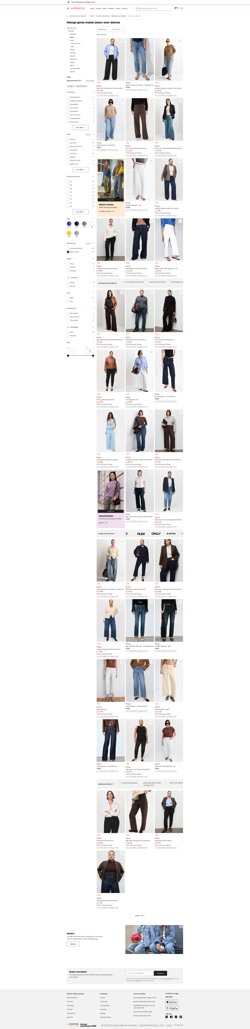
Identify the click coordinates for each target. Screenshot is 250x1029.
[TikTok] (176, 1017)
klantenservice (72, 998)
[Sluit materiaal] (93, 277)
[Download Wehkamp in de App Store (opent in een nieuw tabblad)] (172, 1003)
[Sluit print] (93, 293)
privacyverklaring (167, 979)
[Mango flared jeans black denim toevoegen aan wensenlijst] (180, 793)
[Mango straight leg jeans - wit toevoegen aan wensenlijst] (151, 161)
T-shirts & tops (75, 43)
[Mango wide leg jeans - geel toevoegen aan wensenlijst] (180, 662)
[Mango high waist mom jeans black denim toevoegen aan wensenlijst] (151, 722)
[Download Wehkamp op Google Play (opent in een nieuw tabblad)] (172, 1010)
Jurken (72, 40)
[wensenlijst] (179, 8)
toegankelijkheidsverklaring (148, 1025)
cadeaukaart (104, 1005)
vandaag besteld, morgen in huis (144, 998)
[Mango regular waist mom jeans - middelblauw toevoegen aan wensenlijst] (151, 41)
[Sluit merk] (93, 134)
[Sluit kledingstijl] (93, 327)
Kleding (71, 31)
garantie (70, 1017)
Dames (98, 8)
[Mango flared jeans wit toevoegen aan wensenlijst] (122, 662)
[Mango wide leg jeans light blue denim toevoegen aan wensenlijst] (122, 412)
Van (68, 347)
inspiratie (103, 1009)
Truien (72, 47)
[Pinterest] (181, 1017)
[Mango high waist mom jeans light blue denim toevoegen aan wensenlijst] (180, 472)
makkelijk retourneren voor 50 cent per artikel (143, 1006)
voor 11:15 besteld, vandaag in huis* (108, 95)
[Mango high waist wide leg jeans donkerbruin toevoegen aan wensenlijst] (122, 292)
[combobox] (153, 8)
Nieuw (92, 8)
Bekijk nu (73, 944)
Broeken (73, 34)
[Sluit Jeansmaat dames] (93, 176)
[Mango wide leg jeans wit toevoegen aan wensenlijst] (151, 352)
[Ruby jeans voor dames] (141, 533)
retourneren (71, 1013)
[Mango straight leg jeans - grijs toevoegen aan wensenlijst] (180, 602)
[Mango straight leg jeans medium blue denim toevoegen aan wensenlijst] (180, 41)
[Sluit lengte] (93, 258)
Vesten (72, 72)
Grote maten (80, 86)
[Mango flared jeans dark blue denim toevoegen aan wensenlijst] (151, 292)
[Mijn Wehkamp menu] (175, 8)
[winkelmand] (182, 8)
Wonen (118, 8)
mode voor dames (103, 16)
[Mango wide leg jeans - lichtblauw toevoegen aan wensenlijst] (122, 101)
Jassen (72, 50)
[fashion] (154, 939)
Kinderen (111, 8)
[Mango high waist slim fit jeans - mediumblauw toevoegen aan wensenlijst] (151, 602)
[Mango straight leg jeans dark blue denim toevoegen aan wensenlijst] (180, 161)
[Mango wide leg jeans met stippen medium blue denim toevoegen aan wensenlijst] (122, 542)
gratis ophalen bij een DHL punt (144, 1001)
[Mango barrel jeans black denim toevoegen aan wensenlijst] (122, 793)
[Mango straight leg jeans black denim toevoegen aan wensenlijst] (122, 221)
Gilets (72, 65)
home (92, 16)
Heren (105, 8)
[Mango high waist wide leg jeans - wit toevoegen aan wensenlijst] (180, 722)
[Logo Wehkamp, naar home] (77, 8)
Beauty (124, 8)
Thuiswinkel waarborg (111, 1025)
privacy (162, 1025)
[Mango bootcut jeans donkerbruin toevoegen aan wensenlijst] (180, 292)
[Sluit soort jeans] (93, 92)
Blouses (72, 53)
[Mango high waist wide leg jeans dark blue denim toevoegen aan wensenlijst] (180, 542)
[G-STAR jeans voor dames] (171, 533)
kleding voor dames (119, 16)
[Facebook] (171, 1017)
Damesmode (71, 28)
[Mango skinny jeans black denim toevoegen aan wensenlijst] (122, 352)
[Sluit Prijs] (93, 342)
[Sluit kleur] (93, 218)
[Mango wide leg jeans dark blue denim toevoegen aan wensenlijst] (151, 221)
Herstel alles (90, 81)
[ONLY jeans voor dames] (156, 533)
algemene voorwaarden (128, 1025)
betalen (69, 1009)
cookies (169, 1025)
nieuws (102, 998)
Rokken (72, 62)
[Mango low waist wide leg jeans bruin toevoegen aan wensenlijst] (151, 101)
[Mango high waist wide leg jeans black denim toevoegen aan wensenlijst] (122, 41)
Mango (70, 86)
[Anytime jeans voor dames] (127, 533)
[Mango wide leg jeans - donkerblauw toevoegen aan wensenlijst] (180, 352)
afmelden (139, 980)
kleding (102, 1013)
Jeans (72, 37)
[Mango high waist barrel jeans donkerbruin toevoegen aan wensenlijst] (151, 793)
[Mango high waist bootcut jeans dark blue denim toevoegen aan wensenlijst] (151, 472)
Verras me (160, 973)
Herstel (88, 134)
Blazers (72, 56)
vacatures (103, 1001)
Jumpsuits (73, 59)
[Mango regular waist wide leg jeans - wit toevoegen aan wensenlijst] (180, 221)
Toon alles (79, 127)
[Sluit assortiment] (93, 243)
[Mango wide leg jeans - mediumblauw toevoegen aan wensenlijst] (151, 662)
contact (70, 1001)
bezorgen (70, 1005)
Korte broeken (75, 68)
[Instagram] (166, 1017)
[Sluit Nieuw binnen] (93, 308)
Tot (87, 347)
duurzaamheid (105, 1017)
